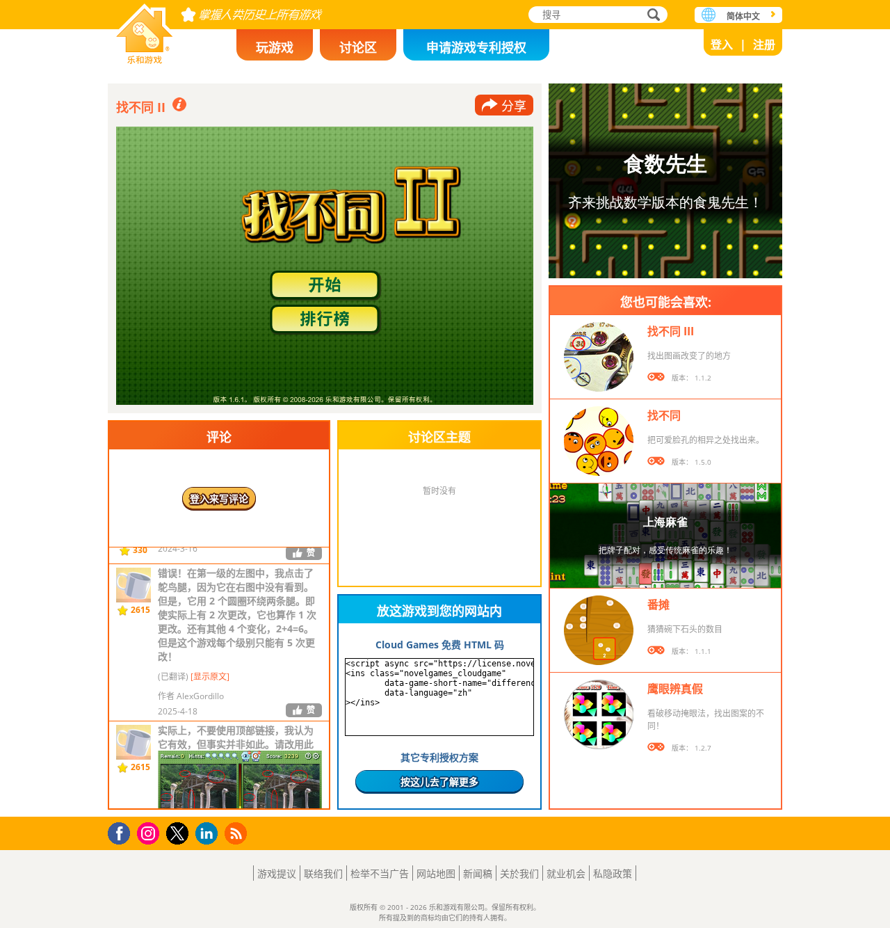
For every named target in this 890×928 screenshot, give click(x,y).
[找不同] (598, 441)
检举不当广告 (379, 873)
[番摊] (598, 630)
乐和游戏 (144, 29)
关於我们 (519, 873)
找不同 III (670, 331)
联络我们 (323, 873)
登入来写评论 (219, 498)
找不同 (664, 415)
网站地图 (435, 873)
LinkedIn (209, 834)
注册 (764, 44)
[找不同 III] (598, 357)
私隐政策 (612, 873)
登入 (722, 44)
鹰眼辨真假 (675, 688)
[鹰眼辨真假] (598, 714)
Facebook (122, 832)
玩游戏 (274, 47)
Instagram (150, 832)
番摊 (658, 604)
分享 (513, 105)
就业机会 (566, 873)
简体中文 (743, 16)
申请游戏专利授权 (476, 47)
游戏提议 (276, 873)
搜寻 (651, 16)
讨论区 (358, 47)
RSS (237, 833)
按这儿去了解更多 (439, 781)
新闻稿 (477, 873)
